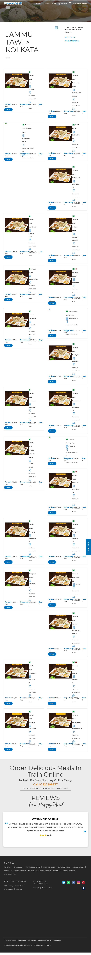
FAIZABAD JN (75, 409)
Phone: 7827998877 (42, 945)
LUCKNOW (32, 407)
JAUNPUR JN (75, 540)
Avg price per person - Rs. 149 (75, 146)
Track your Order (49, 867)
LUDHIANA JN (75, 136)
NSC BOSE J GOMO (76, 632)
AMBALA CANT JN (75, 238)
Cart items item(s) (78, 3)
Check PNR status (64, 867)
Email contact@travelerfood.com (18, 945)
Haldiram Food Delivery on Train (39, 870)
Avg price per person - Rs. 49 (32, 595)
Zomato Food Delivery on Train (15, 870)
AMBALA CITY (31, 235)
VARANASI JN (32, 585)
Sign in (62, 3)
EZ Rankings (55, 940)
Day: (41, 104)
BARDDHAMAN (76, 729)
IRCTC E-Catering (78, 867)
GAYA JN (77, 584)
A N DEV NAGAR (31, 465)
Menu (8, 110)
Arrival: (8, 104)
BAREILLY (75, 361)
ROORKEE (75, 282)
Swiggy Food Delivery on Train (64, 870)
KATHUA (31, 89)
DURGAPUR (32, 729)
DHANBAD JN (32, 681)
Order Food (18, 867)
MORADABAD (73, 318)
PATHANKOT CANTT (76, 94)
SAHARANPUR (33, 279)
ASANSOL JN (75, 681)
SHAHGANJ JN (75, 490)
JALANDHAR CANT (26, 140)
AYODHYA (71, 446)
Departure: (25, 104)
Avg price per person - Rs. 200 (32, 97)
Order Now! (88, 547)
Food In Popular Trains (33, 867)
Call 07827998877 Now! (46, 3)
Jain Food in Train (10, 874)
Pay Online (7, 867)
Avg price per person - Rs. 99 (75, 290)
